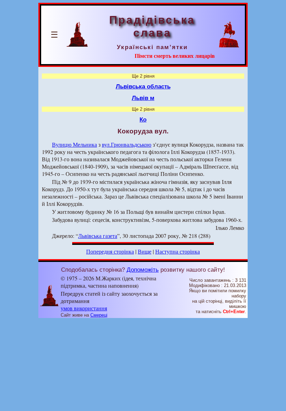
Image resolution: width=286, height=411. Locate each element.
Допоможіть (143, 269)
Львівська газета (97, 235)
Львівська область (143, 86)
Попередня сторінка (110, 251)
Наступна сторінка (177, 251)
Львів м (143, 97)
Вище (144, 251)
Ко (143, 119)
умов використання (84, 308)
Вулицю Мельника (74, 144)
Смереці (98, 315)
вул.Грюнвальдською (126, 144)
